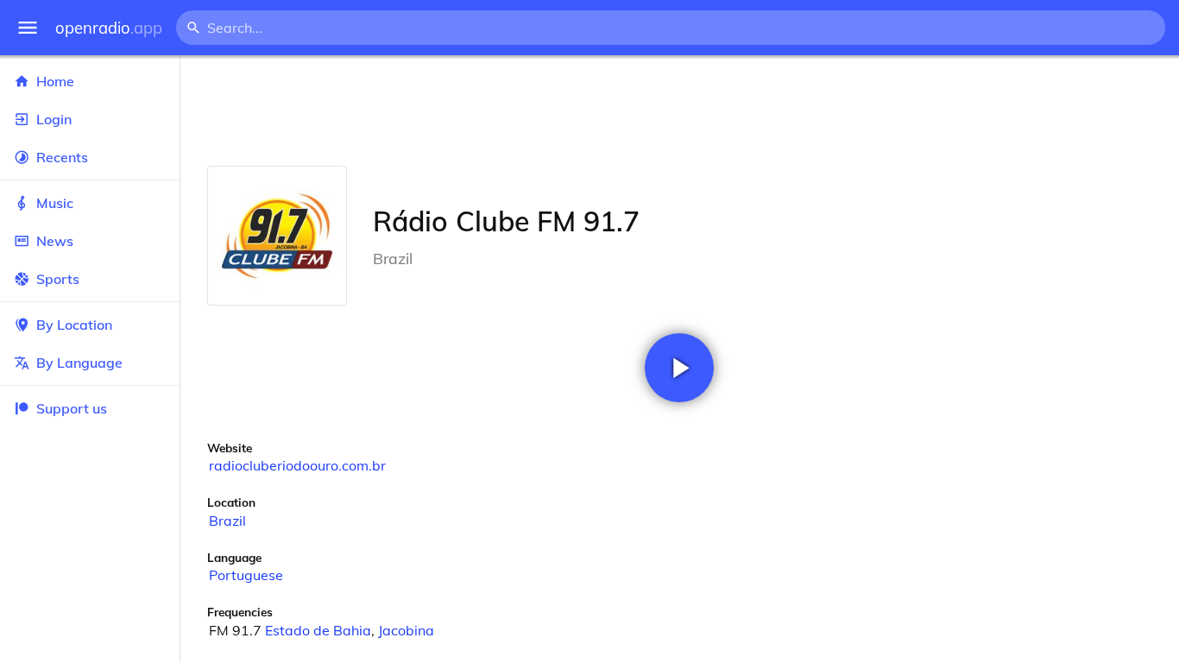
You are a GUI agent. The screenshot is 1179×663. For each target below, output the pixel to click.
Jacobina (406, 630)
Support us (71, 408)
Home (55, 81)
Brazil (227, 520)
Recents (62, 157)
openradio (108, 28)
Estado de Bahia (318, 630)
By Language (79, 362)
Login (54, 119)
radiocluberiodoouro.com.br (297, 465)
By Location (74, 324)
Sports (57, 278)
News (54, 240)
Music (54, 203)
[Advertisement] (679, 110)
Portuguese (246, 575)
